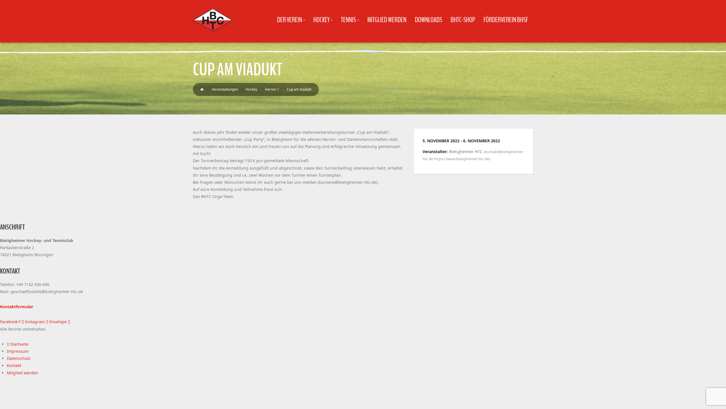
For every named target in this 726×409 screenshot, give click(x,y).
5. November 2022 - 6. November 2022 (461, 140)
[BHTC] (213, 20)
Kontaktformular (16, 306)
